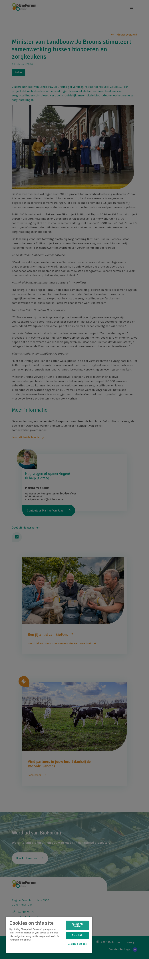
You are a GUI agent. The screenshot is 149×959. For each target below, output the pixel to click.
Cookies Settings (77, 944)
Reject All (77, 935)
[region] (49, 934)
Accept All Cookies (77, 925)
